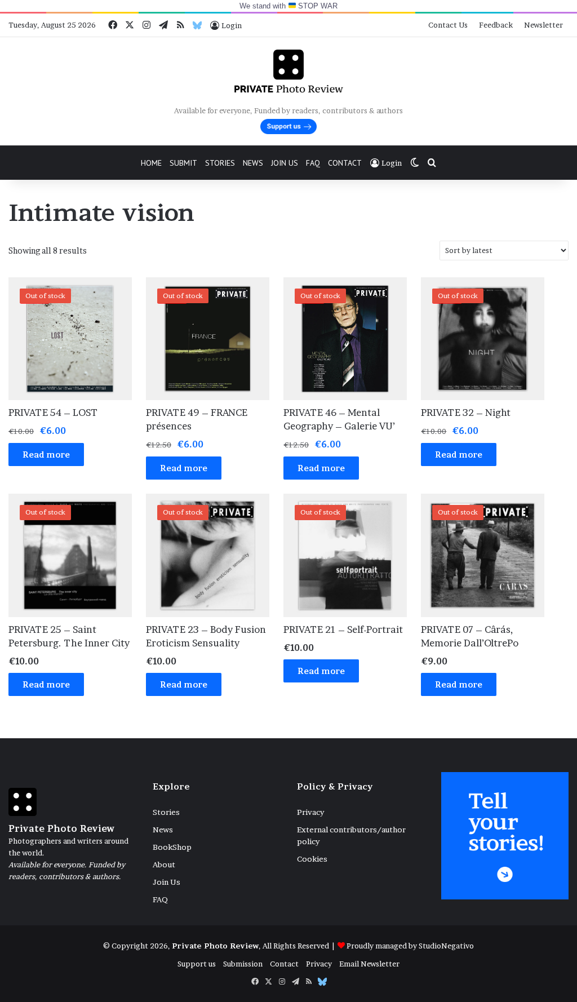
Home (151, 163)
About (164, 864)
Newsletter (543, 24)
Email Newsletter (369, 963)
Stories (220, 163)
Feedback (496, 24)
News (253, 163)
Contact (345, 163)
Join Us (284, 163)
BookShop (172, 847)
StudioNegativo (446, 945)
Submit (183, 163)
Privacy (310, 812)
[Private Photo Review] (288, 71)
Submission (243, 963)
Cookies (312, 858)
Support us (196, 963)
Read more (46, 454)
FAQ (313, 163)
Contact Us (448, 24)
